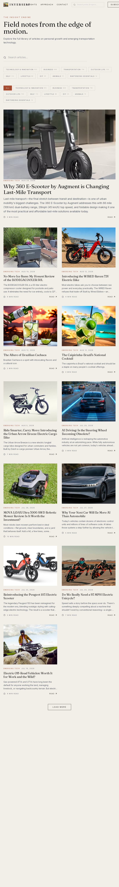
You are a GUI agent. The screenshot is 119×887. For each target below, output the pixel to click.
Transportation (74, 69)
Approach (47, 4)
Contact (62, 4)
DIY (43, 76)
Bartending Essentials (83, 76)
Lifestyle (27, 76)
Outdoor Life (100, 69)
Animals (58, 76)
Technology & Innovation (21, 69)
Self (10, 76)
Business (50, 69)
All (7, 88)
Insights (31, 4)
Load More (59, 707)
